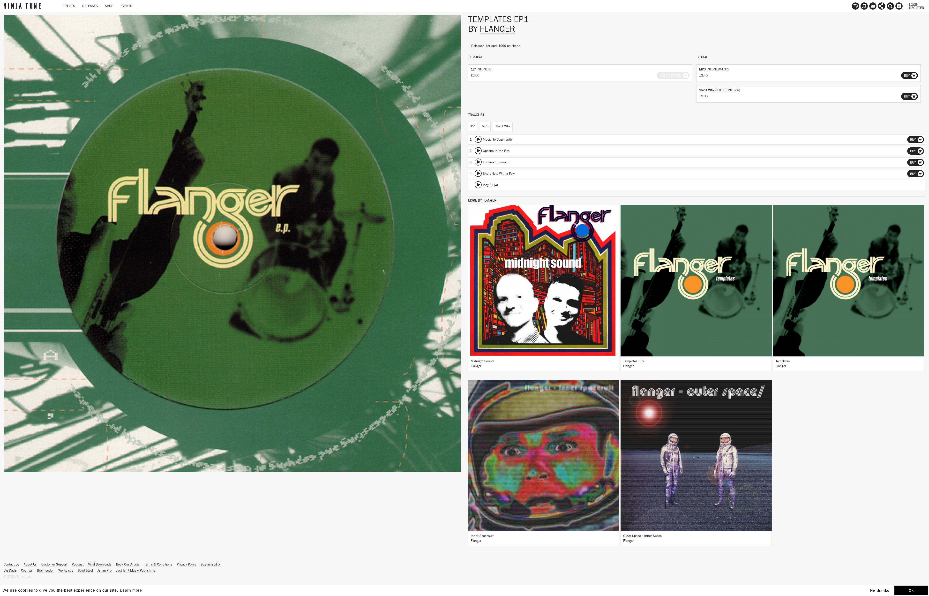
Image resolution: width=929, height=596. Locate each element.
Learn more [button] (131, 590)
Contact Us (11, 564)
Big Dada (10, 570)
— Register (915, 7)
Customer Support (54, 564)
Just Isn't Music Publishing (135, 570)
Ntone (516, 46)
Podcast (77, 564)
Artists (69, 6)
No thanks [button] (879, 590)
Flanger (497, 29)
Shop (109, 6)
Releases (90, 6)
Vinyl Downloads (100, 564)
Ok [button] (911, 590)
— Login (912, 4)
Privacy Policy (186, 564)
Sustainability (210, 564)
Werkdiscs (65, 570)
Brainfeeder (45, 570)
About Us (30, 564)
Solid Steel (85, 570)
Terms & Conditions (158, 564)
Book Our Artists (128, 564)
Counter (26, 570)
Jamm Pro (104, 570)
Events (126, 6)
